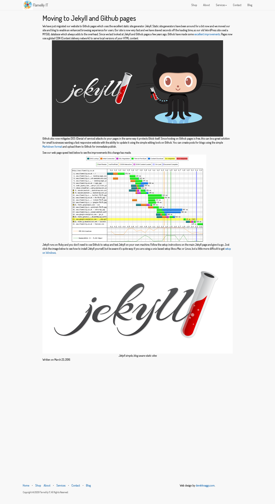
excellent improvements (207, 34)
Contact (237, 5)
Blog (249, 5)
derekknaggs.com (205, 485)
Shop (194, 5)
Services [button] (220, 5)
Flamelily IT (40, 5)
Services (60, 485)
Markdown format (52, 146)
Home (26, 485)
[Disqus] (137, 412)
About (206, 5)
